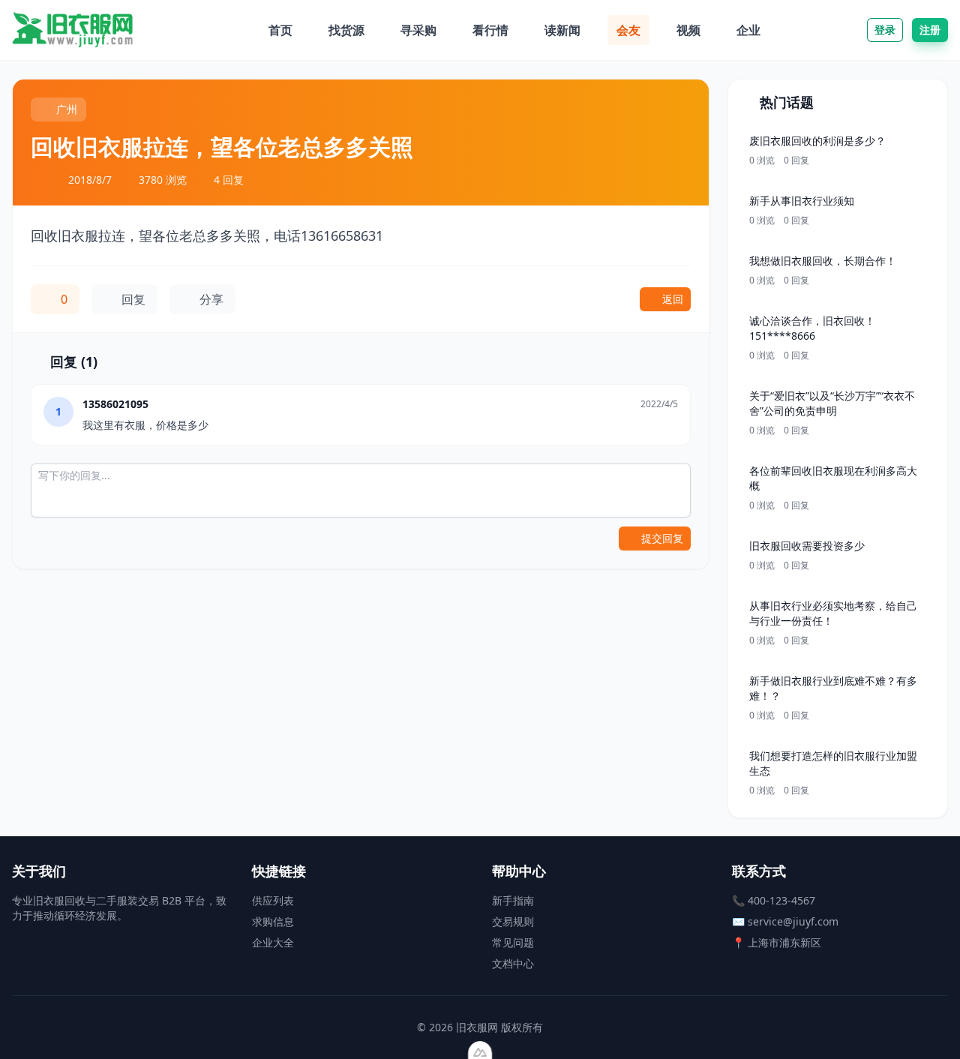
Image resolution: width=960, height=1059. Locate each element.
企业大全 (273, 942)
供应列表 (273, 900)
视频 (688, 30)
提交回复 (662, 538)
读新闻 (562, 30)
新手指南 (513, 900)
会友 (628, 30)
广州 (66, 109)
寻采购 (418, 30)
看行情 (490, 30)
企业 (748, 30)
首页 (280, 30)
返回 (672, 299)
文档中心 (513, 963)
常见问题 (513, 942)
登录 (885, 29)
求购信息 (273, 921)
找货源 (346, 30)
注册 (930, 29)
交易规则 (513, 921)
